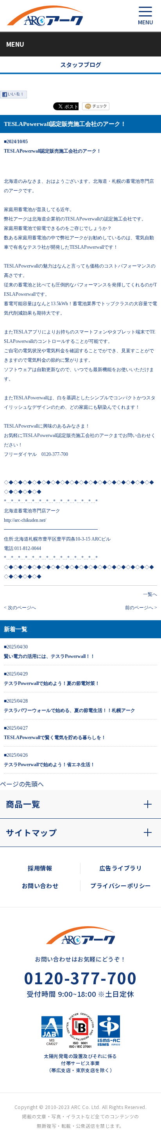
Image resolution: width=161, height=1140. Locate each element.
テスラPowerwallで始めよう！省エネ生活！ (49, 764)
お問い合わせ (40, 885)
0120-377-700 (80, 977)
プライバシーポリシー (120, 885)
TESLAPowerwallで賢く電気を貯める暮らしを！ (55, 737)
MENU (15, 44)
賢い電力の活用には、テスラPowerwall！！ (49, 656)
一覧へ (150, 594)
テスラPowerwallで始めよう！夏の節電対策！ (52, 683)
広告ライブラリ (120, 868)
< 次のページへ (20, 607)
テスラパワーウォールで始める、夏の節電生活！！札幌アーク (69, 710)
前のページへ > (141, 607)
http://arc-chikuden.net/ (25, 520)
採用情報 (40, 868)
